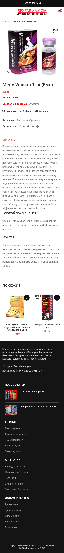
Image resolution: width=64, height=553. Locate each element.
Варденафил (12, 521)
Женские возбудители (25, 21)
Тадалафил (11, 527)
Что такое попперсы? (32, 391)
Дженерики (11, 504)
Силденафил (12, 516)
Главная (6, 21)
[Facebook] (20, 126)
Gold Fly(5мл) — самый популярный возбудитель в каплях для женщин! (17, 327)
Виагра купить (13, 428)
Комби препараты (14, 440)
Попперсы (10, 478)
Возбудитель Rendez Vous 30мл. (47, 326)
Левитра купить (13, 445)
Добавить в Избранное (36, 111)
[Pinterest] (28, 126)
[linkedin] (33, 126)
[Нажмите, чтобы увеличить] (8, 72)
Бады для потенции (15, 466)
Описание (8, 139)
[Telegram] (37, 126)
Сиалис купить (13, 451)
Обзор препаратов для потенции (38, 406)
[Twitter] (24, 126)
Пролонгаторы (13, 510)
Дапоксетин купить (15, 434)
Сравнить (11, 111)
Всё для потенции (14, 483)
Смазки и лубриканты (16, 489)
